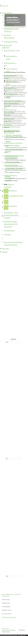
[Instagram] (6, 197)
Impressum (5, 628)
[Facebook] (6, 191)
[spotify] (6, 208)
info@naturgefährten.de (9, 617)
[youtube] (6, 202)
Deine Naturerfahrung (10, 125)
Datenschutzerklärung (9, 630)
